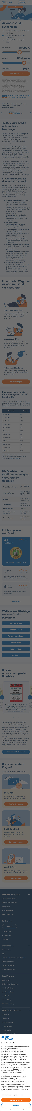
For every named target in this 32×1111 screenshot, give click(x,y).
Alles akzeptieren (16, 1100)
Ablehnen (16, 1105)
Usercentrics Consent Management (18, 1109)
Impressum (15, 1095)
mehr (21, 1095)
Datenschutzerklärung (12, 1079)
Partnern (15, 1069)
